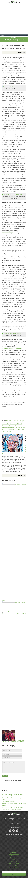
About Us (14, 852)
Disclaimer (14, 861)
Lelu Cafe (16, 424)
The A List (14, 865)
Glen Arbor (10, 429)
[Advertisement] (14, 20)
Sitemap (14, 859)
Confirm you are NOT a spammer (12, 780)
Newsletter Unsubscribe (14, 863)
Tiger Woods (21, 426)
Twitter (13, 830)
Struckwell (20, 422)
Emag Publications (14, 867)
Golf (7, 420)
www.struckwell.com (7, 232)
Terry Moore (14, 37)
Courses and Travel (8, 39)
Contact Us (14, 856)
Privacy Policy (14, 858)
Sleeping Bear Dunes (18, 429)
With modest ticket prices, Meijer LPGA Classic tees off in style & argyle (13, 740)
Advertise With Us (14, 854)
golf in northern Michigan (8, 427)
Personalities (16, 40)
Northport (4, 424)
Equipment (15, 39)
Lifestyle (11, 40)
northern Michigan (7, 431)
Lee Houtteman (12, 422)
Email (24, 52)
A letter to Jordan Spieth (8, 801)
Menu (14, 35)
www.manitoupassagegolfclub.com (11, 348)
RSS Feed (17, 830)
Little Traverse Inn (12, 426)
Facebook (10, 830)
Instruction (21, 39)
